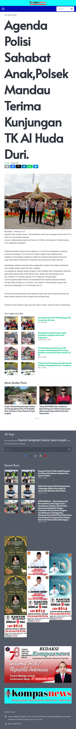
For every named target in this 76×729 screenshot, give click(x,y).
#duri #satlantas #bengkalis (11, 440)
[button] (36, 419)
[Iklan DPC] (38, 586)
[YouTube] (45, 456)
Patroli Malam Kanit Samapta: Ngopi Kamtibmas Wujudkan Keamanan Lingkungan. (52, 335)
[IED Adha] (15, 586)
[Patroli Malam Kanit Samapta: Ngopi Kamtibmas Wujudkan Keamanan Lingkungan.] (11, 333)
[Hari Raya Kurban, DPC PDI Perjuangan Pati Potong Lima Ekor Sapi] (11, 318)
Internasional (14, 443)
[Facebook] (26, 456)
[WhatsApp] (50, 456)
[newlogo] (38, 695)
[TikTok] (40, 456)
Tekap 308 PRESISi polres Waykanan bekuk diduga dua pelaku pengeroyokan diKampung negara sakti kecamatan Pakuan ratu (54, 410)
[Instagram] (35, 456)
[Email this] (7, 166)
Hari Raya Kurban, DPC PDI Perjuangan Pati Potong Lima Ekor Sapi (54, 318)
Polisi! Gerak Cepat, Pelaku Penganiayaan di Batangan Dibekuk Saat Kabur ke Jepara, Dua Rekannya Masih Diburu (54, 488)
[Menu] (3, 8)
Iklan (10, 443)
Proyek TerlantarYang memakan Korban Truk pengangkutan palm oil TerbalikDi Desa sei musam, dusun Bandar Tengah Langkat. (20, 410)
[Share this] (13, 166)
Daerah (7, 163)
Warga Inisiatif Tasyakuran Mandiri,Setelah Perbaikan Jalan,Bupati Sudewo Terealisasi (54, 364)
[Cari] (71, 8)
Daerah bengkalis (29, 440)
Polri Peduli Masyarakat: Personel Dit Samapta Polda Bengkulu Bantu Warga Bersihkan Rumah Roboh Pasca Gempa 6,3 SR (54, 351)
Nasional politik (21, 443)
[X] (31, 456)
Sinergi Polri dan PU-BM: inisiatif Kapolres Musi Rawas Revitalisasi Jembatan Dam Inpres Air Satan (54, 473)
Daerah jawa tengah (53, 440)
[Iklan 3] (60, 586)
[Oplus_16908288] (38, 3)
